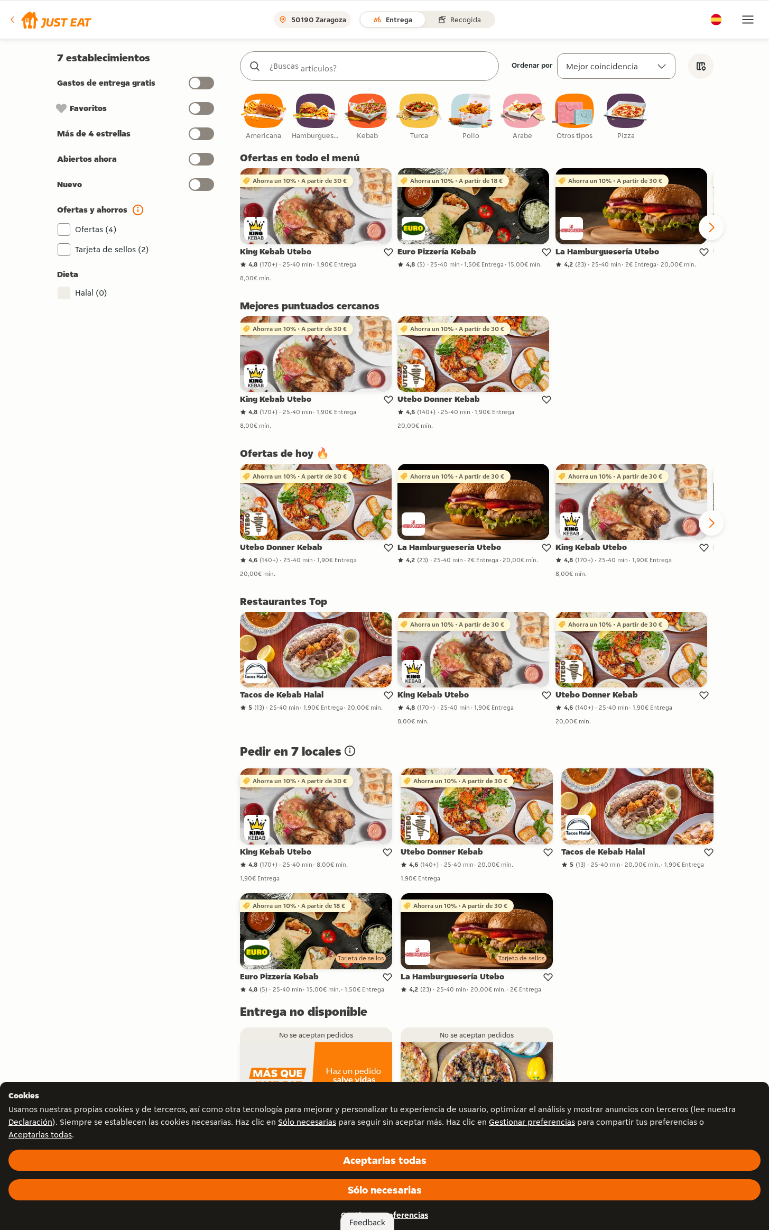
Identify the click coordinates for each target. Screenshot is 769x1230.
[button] (49, 19)
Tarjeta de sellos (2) (112, 249)
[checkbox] (264, 117)
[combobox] (380, 66)
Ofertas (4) (96, 229)
